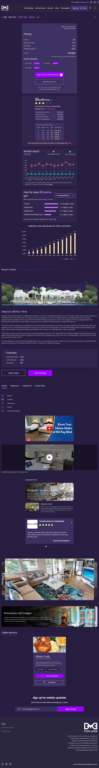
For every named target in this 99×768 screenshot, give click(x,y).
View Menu (52, 682)
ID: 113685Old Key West (49, 139)
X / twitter (98, 2)
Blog (56, 8)
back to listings (2, 17)
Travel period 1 (63, 195)
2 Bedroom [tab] (27, 386)
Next (72, 259)
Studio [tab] (4, 386)
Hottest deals (40, 8)
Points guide (64, 8)
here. (50, 184)
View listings (28, 8)
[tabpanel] (49, 431)
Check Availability (52, 676)
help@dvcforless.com (81, 2)
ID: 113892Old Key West (49, 130)
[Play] (49, 428)
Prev (66, 259)
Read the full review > (61, 540)
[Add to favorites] (95, 17)
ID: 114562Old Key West (49, 134)
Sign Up (79, 8)
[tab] (9, 632)
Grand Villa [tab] (40, 386)
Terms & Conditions (8, 727)
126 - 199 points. (50, 109)
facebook (95, 2)
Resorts (50, 8)
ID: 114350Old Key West (49, 132)
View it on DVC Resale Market (48, 75)
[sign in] (90, 8)
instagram (91, 2)
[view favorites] (94, 8)
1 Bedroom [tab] (14, 386)
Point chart (14, 373)
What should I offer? (49, 82)
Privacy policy (6, 731)
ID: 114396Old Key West (49, 136)
